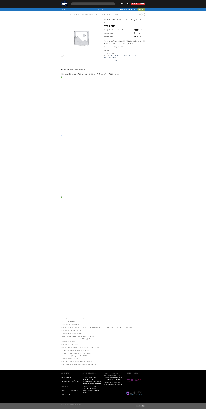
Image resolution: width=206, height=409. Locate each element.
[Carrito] (127, 4)
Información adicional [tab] (77, 69)
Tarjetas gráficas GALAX (135, 55)
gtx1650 (118, 60)
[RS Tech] (65, 4)
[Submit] (113, 3)
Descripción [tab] (65, 69)
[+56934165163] (107, 9)
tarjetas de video (128, 60)
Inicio (63, 14)
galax (114, 60)
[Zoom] (62, 56)
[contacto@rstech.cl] (103, 9)
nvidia (122, 60)
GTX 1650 (115, 14)
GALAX (112, 55)
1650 (111, 60)
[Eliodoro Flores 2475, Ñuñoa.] (99, 9)
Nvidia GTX (106, 14)
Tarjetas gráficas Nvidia (91, 14)
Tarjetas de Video (73, 14)
